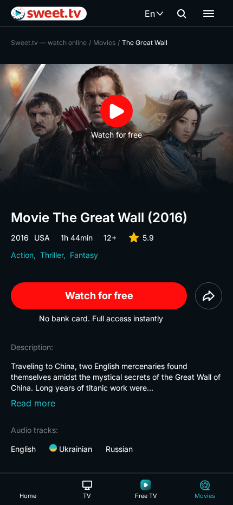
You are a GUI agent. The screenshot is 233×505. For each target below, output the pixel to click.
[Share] (208, 295)
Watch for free (99, 295)
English (23, 449)
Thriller (51, 255)
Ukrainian (74, 449)
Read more (33, 403)
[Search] (181, 13)
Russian (119, 449)
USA (42, 237)
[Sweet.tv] (49, 14)
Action (22, 255)
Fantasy (84, 255)
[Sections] (208, 13)
